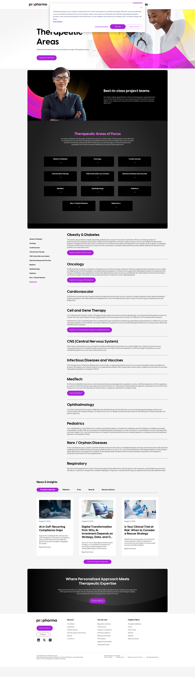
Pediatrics (32, 273)
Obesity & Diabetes (35, 239)
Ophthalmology (34, 269)
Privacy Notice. (57, 21)
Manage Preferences (152, 657)
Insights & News (134, 620)
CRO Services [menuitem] (102, 627)
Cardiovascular (34, 248)
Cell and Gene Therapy (36, 252)
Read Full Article (44, 547)
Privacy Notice (108, 657)
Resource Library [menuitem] (133, 639)
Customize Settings (101, 26)
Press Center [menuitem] (132, 630)
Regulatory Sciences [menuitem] (104, 624)
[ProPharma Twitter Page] (44, 640)
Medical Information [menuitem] (104, 636)
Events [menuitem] (130, 627)
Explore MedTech (76, 393)
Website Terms (120, 657)
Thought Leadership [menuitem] (134, 624)
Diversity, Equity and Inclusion (112, 655)
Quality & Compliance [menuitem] (105, 630)
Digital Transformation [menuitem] (105, 642)
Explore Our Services (46, 58)
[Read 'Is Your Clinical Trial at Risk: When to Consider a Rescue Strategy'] (140, 509)
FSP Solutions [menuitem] (102, 639)
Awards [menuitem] (69, 636)
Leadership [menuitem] (70, 627)
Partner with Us (44, 628)
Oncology (32, 243)
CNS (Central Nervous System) (39, 256)
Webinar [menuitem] (131, 636)
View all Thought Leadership (97, 562)
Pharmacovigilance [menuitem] (104, 633)
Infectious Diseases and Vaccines (40, 260)
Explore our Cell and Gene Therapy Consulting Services (89, 330)
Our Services (102, 620)
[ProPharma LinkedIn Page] (38, 640)
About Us (70, 620)
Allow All (118, 26)
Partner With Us (97, 601)
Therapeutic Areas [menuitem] (103, 645)
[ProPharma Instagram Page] (50, 640)
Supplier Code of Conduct (135, 657)
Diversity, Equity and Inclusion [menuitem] (76, 633)
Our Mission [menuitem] (71, 624)
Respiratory (33, 282)
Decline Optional (134, 26)
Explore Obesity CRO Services (80, 253)
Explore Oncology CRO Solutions (81, 280)
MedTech (32, 265)
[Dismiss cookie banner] (141, 7)
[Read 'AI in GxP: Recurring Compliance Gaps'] (55, 509)
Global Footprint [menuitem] (72, 630)
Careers (43, 634)
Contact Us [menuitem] (70, 639)
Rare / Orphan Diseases (37, 278)
